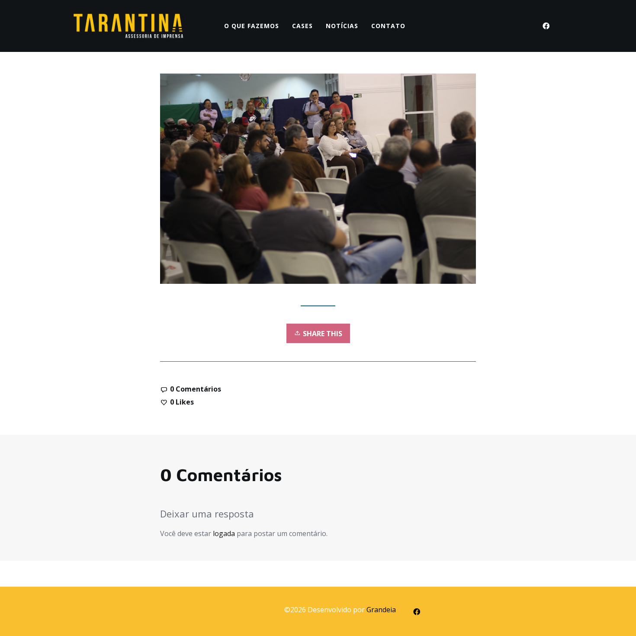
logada (224, 533)
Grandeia (381, 609)
